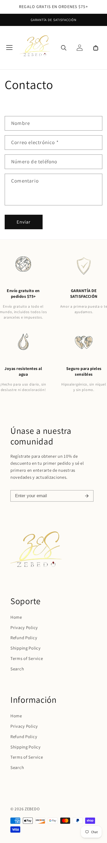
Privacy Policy (24, 627)
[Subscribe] (86, 495)
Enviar (23, 222)
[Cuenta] (79, 47)
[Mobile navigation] (9, 47)
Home (16, 617)
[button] (95, 47)
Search (17, 669)
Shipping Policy (25, 648)
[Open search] (63, 47)
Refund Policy (23, 637)
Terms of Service (26, 658)
